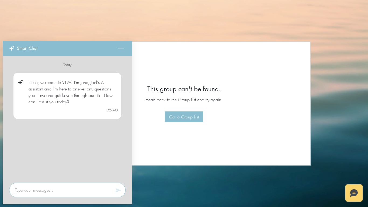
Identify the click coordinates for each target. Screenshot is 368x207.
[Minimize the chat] (121, 48)
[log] (67, 118)
